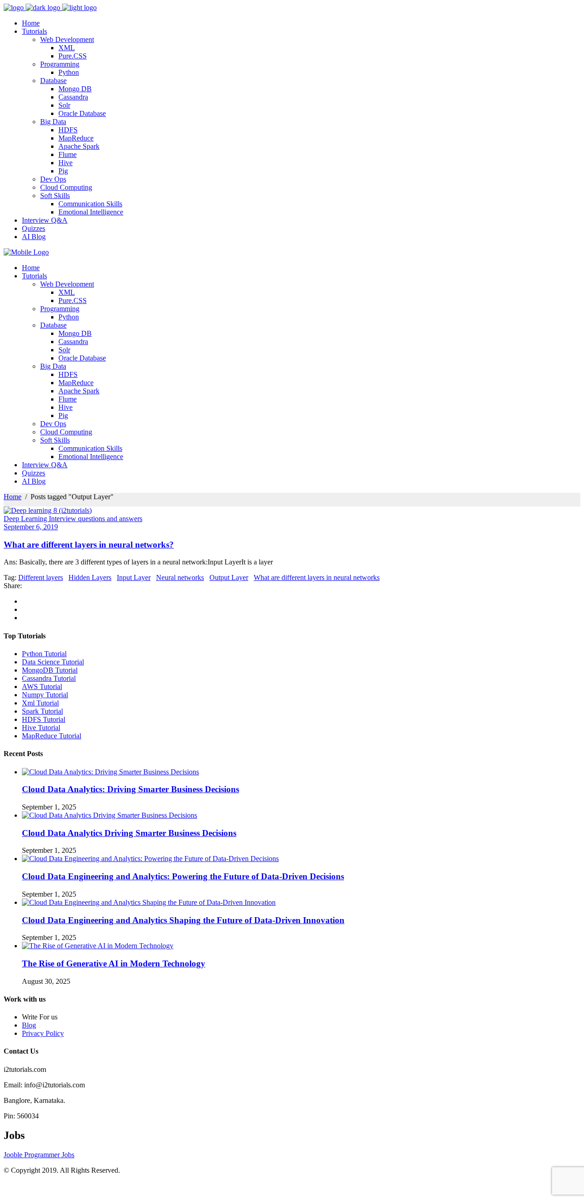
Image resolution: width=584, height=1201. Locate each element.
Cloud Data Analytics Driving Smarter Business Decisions (129, 833)
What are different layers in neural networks (317, 577)
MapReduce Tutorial (51, 736)
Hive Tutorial (41, 727)
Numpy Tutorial (45, 695)
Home (12, 497)
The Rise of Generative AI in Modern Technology (113, 963)
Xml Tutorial (40, 703)
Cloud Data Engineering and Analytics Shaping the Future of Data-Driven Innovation (183, 920)
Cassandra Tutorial (49, 678)
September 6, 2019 (31, 527)
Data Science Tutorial (53, 662)
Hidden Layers (89, 577)
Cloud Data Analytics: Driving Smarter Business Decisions (130, 789)
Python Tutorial (44, 654)
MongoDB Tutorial (50, 670)
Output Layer (228, 577)
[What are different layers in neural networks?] (48, 510)
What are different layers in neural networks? (89, 544)
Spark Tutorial (42, 711)
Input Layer (134, 577)
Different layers (40, 577)
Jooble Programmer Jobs (39, 1155)
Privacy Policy (43, 1033)
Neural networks (180, 577)
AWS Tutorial (42, 686)
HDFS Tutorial (43, 719)
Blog (29, 1025)
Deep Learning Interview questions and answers (73, 518)
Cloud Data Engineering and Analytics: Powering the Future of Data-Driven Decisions (183, 876)
